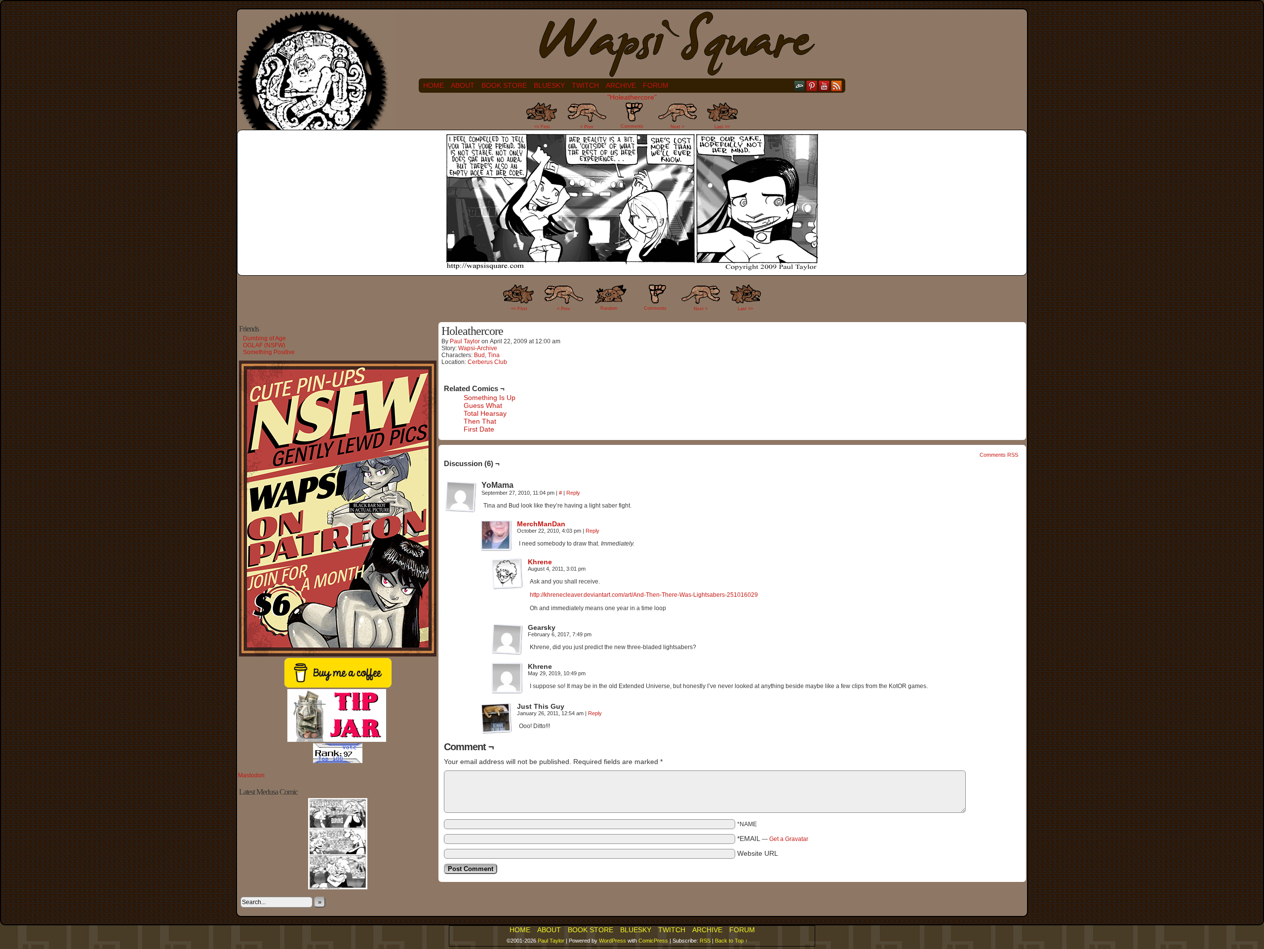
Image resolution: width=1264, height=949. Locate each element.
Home (433, 85)
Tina (494, 355)
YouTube (824, 85)
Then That (480, 421)
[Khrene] (507, 587)
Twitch (585, 85)
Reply (573, 493)
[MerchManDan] (496, 549)
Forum (656, 85)
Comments (632, 118)
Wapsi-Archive (477, 348)
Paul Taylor (465, 341)
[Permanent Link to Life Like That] (337, 887)
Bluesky (549, 85)
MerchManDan (541, 524)
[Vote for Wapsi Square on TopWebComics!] (337, 761)
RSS (836, 85)
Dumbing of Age (264, 338)
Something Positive (269, 352)
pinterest (812, 85)
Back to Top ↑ (731, 941)
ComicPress (653, 941)
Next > (677, 126)
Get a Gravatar (788, 839)
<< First (542, 126)
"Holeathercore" (632, 97)
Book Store (504, 85)
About (462, 85)
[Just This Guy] (496, 718)
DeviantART (799, 85)
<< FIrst (519, 308)
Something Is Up (489, 398)
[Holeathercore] (632, 269)
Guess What (483, 405)
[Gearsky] (507, 639)
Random (609, 308)
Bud (479, 355)
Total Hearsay (485, 413)
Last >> (722, 126)
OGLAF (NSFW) (264, 345)
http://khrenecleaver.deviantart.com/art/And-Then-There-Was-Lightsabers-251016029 (644, 594)
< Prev (586, 126)
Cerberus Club (487, 362)
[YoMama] (460, 496)
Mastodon (251, 775)
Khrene (540, 562)
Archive (621, 85)
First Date (479, 429)
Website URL (757, 853)
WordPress (612, 941)
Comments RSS (999, 455)
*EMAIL (772, 838)
